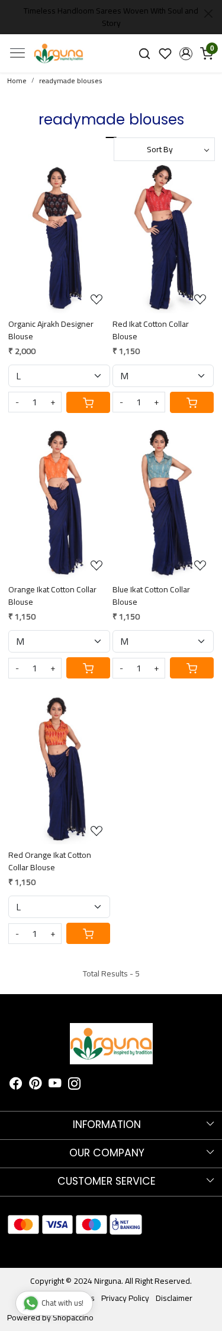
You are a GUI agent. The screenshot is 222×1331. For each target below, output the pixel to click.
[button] (185, 53)
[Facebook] (16, 1085)
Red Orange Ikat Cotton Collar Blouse (49, 861)
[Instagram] (74, 1085)
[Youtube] (55, 1085)
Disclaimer (174, 1298)
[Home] (58, 53)
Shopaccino (73, 1317)
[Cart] (88, 402)
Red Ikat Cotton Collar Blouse (150, 330)
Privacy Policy (125, 1298)
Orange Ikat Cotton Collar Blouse (52, 595)
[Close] (208, 13)
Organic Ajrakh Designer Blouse (51, 330)
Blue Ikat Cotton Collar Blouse (151, 595)
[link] (144, 53)
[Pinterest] (35, 1085)
